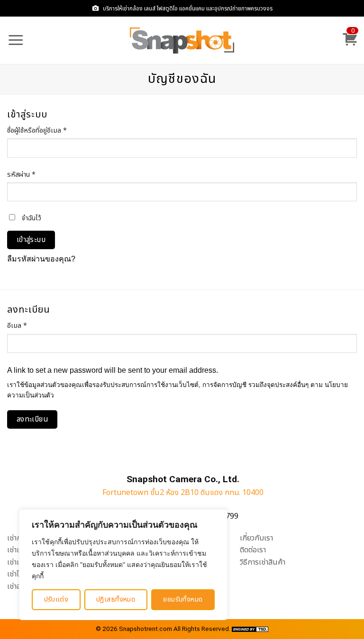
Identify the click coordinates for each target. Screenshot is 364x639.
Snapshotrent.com (145, 628)
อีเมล (28, 325)
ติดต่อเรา (253, 550)
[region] (123, 564)
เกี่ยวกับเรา (256, 538)
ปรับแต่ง (56, 599)
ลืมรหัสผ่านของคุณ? (41, 259)
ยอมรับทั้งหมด (182, 599)
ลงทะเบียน (32, 419)
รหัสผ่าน (32, 174)
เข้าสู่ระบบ (31, 239)
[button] (15, 40)
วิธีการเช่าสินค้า (262, 562)
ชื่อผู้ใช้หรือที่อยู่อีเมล (48, 130)
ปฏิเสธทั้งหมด (115, 599)
